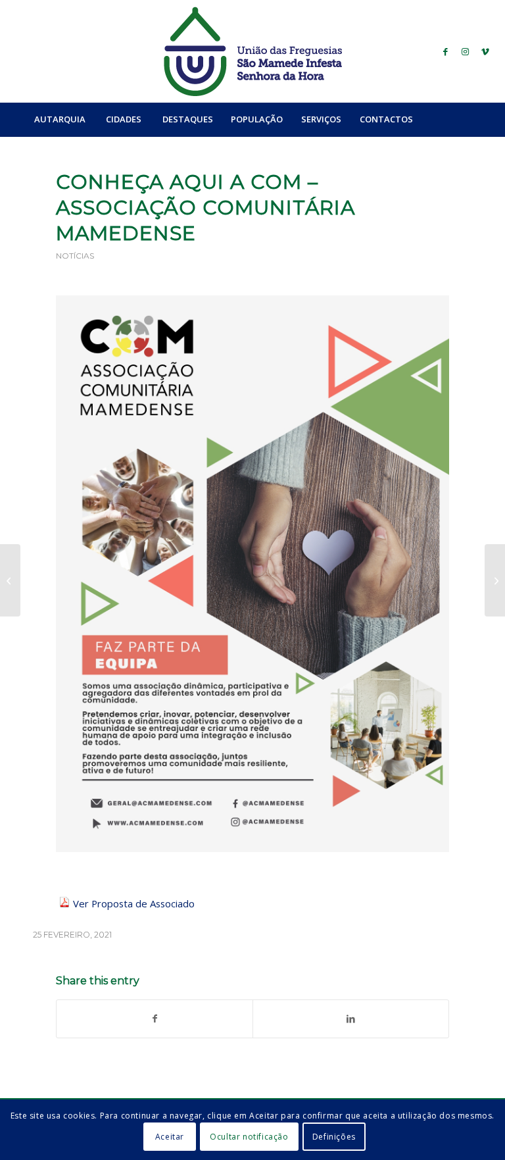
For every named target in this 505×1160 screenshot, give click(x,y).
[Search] (450, 119)
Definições (334, 1136)
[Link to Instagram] (465, 51)
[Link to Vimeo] (485, 51)
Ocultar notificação (249, 1136)
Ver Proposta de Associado (135, 903)
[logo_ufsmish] (252, 51)
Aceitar (169, 1136)
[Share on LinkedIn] (350, 1018)
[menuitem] (59, 119)
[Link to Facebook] (446, 51)
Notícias (75, 256)
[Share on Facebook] (154, 1018)
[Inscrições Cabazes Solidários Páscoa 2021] (495, 580)
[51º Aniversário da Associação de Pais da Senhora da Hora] (10, 580)
